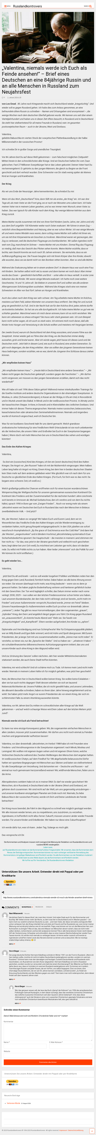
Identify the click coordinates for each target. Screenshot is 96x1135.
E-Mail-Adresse (56, 1042)
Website (7, 1051)
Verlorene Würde (13, 1103)
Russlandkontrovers (27, 6)
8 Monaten (23, 951)
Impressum (63, 1130)
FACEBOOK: (39, 907)
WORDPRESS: (27, 907)
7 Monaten (27, 913)
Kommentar (8, 1022)
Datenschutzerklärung (75, 1130)
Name (7, 1042)
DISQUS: (49, 907)
